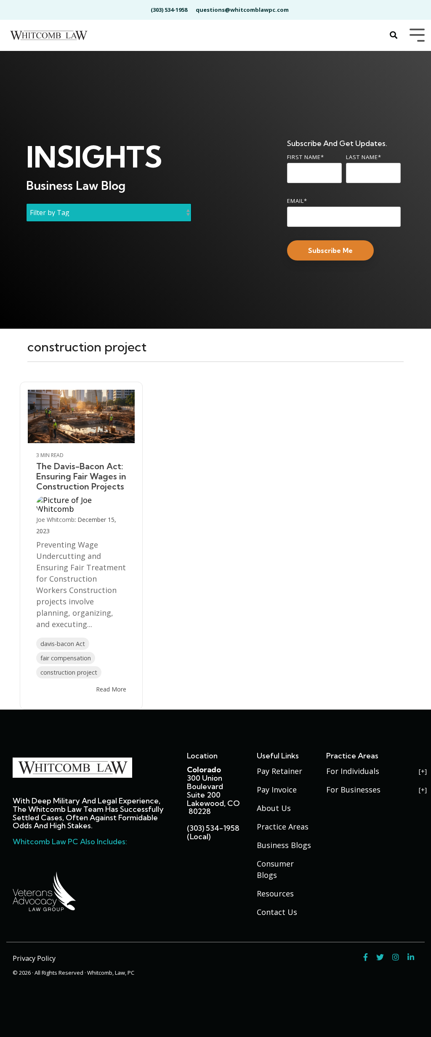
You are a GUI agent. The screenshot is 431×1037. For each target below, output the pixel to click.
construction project (68, 672)
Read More (111, 689)
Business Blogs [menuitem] (284, 845)
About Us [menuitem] (274, 808)
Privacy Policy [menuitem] (34, 958)
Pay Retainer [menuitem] (279, 771)
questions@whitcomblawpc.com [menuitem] (242, 9)
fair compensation (65, 658)
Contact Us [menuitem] (277, 912)
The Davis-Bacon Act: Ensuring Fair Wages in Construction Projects (81, 476)
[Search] (393, 36)
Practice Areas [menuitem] (283, 827)
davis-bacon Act (62, 644)
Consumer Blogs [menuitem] (276, 869)
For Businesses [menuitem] (353, 789)
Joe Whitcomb (55, 520)
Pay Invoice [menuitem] (277, 789)
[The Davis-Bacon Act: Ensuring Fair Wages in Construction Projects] (81, 416)
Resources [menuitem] (275, 893)
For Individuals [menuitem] (352, 771)
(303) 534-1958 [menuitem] (169, 9)
